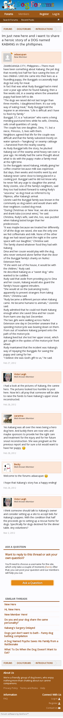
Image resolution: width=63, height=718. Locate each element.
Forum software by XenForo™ (15, 714)
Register (44, 14)
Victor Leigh (20, 374)
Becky (17, 464)
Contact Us (52, 707)
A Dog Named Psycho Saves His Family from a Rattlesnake (31, 642)
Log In (55, 14)
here (48, 566)
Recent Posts (27, 19)
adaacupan (20, 54)
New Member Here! (15, 614)
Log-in (54, 698)
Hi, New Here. (12, 609)
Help (42, 688)
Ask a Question (32, 583)
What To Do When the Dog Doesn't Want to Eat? (30, 651)
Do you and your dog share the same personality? (26, 621)
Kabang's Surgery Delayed (19, 627)
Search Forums (10, 19)
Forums (8, 14)
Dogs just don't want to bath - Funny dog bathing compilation (28, 634)
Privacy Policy (11, 688)
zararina (18, 415)
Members (23, 14)
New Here (10, 604)
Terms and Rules (29, 688)
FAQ (6, 698)
